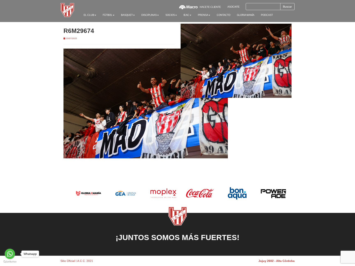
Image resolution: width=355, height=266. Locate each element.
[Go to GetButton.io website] (9, 261)
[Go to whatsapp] (10, 254)
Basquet (127, 15)
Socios (170, 15)
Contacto (223, 15)
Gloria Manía (245, 15)
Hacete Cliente (210, 7)
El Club (89, 15)
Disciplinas (149, 15)
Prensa (203, 15)
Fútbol (107, 15)
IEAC (186, 15)
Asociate (233, 6)
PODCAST (267, 15)
